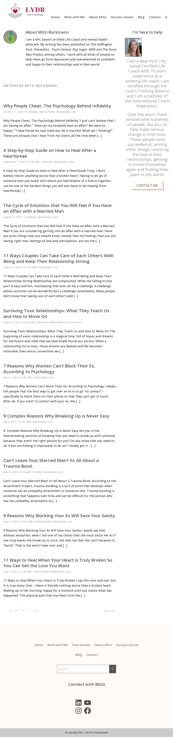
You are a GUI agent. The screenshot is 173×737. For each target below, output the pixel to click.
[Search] (166, 10)
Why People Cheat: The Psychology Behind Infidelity (57, 106)
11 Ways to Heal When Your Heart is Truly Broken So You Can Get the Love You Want (57, 563)
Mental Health (47, 111)
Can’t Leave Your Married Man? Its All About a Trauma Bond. (51, 463)
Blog (78, 655)
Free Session (81, 645)
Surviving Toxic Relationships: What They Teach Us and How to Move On (56, 313)
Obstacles (47, 161)
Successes (76, 322)
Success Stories (127, 645)
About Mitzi (103, 645)
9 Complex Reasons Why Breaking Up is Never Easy (56, 416)
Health (27, 472)
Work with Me (57, 645)
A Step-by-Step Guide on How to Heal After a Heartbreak (49, 153)
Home (38, 645)
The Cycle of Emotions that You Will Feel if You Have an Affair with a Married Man (57, 208)
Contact (92, 655)
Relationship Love (66, 111)
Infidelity (33, 111)
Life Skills (35, 161)
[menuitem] (55, 10)
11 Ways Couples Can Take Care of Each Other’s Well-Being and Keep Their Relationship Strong (58, 258)
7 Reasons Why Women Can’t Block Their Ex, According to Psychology (49, 369)
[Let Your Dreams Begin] (27, 10)
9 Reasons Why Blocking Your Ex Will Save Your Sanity (59, 515)
